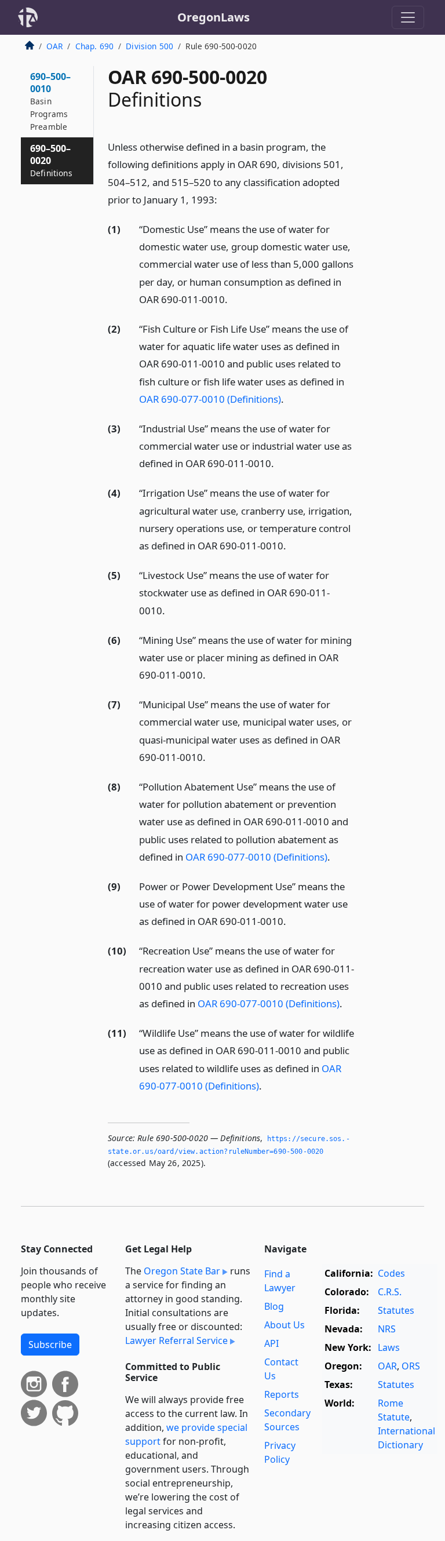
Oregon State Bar (182, 1271)
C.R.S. (390, 1291)
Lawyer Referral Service (176, 1340)
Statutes (396, 1310)
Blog (274, 1306)
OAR (54, 46)
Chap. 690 (94, 46)
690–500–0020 (51, 160)
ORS (411, 1366)
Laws (389, 1347)
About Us (284, 1324)
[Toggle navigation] (408, 17)
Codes (391, 1273)
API (271, 1343)
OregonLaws (213, 17)
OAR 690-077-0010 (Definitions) (210, 399)
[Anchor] (223, 199)
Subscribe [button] (50, 1344)
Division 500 (149, 46)
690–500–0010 (50, 101)
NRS (387, 1329)
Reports (281, 1394)
